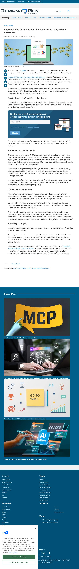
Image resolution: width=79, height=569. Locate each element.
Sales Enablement (44, 498)
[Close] (35, 528)
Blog (3, 495)
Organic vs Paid (17, 17)
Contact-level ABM (45, 17)
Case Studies (5, 487)
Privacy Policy (14, 552)
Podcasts (4, 492)
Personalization (44, 490)
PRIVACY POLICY (48, 562)
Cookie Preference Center (19, 562)
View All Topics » (44, 500)
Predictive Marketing (45, 492)
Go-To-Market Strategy (45, 487)
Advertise (21, 1)
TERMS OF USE (38, 562)
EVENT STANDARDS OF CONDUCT (51, 560)
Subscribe (4, 498)
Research (4, 512)
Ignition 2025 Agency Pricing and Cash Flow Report (26, 77)
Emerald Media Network (8, 1)
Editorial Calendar (59, 512)
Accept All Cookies (19, 557)
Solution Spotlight (7, 490)
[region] (19, 547)
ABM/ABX (42, 479)
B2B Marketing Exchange (34, 1)
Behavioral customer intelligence (65, 17)
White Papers (5, 522)
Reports (4, 515)
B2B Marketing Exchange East (50, 522)
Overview (56, 507)
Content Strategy (44, 482)
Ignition (23, 71)
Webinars (4, 517)
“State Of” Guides (6, 507)
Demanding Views (7, 482)
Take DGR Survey (30, 17)
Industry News (6, 479)
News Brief (8, 26)
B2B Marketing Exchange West (50, 520)
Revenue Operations (45, 495)
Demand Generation (45, 485)
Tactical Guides (6, 509)
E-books (4, 520)
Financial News (6, 485)
